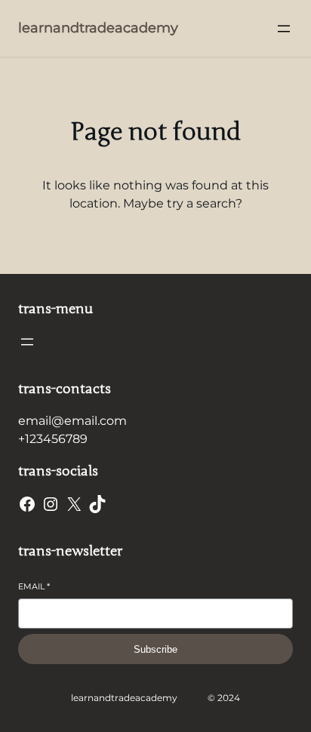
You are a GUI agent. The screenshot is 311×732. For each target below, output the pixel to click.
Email (34, 586)
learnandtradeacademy (98, 28)
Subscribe (155, 649)
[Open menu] (284, 29)
